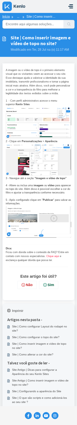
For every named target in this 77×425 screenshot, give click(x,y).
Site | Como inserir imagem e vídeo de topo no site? (39, 345)
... (18, 16)
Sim (51, 285)
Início (6, 16)
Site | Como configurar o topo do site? (35, 337)
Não (29, 285)
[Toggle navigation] (71, 6)
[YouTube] (46, 415)
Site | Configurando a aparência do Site (36, 391)
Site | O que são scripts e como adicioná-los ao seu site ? (39, 400)
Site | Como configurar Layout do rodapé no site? (39, 328)
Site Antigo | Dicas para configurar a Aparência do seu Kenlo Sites (34, 372)
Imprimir (17, 310)
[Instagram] (55, 415)
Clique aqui (53, 256)
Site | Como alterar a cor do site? (32, 354)
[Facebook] (28, 415)
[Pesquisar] (69, 24)
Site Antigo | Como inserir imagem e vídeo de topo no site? (40, 382)
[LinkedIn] (37, 415)
